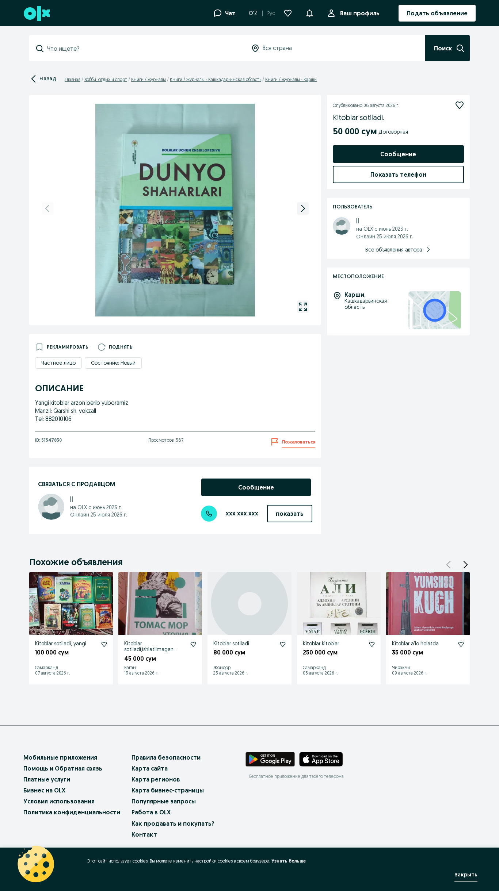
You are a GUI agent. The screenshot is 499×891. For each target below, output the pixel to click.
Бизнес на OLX (44, 790)
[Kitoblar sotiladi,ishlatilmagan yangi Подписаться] (193, 644)
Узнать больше (288, 861)
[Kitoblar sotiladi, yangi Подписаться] (104, 644)
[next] (303, 208)
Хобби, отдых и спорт (105, 79)
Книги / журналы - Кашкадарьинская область (215, 79)
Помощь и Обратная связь (62, 768)
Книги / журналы (148, 79)
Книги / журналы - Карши (291, 79)
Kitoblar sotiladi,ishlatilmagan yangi (149, 649)
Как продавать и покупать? (173, 823)
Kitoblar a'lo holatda (415, 643)
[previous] (47, 208)
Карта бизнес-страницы (168, 790)
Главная (72, 79)
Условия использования (59, 801)
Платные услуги (46, 779)
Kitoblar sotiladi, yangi (60, 643)
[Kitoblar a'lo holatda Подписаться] (461, 644)
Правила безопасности (166, 757)
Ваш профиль (360, 13)
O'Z (253, 13)
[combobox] (141, 48)
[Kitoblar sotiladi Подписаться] (283, 644)
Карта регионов (156, 779)
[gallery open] (303, 306)
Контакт (144, 834)
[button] (309, 12)
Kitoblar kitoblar (321, 643)
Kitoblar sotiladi (231, 643)
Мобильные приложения (60, 757)
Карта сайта (150, 768)
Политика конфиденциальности (71, 812)
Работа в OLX (151, 812)
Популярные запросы (164, 801)
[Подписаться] (459, 105)
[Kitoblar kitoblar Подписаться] (372, 644)
